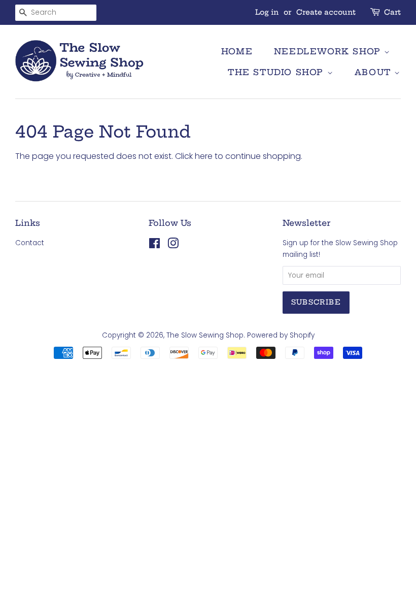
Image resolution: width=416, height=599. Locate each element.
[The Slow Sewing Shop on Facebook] (154, 245)
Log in (267, 12)
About (375, 72)
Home (237, 51)
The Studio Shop (277, 72)
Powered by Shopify (281, 335)
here (204, 156)
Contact (29, 243)
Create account (326, 12)
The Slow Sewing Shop (205, 335)
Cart (392, 12)
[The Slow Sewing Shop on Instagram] (173, 245)
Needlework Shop (329, 51)
